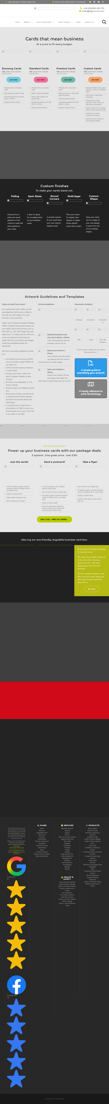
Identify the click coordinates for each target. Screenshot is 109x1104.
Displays (67, 843)
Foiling (67, 850)
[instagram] (103, 2)
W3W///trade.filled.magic (16, 848)
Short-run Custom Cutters (67, 837)
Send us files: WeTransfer (64, 2)
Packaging (92, 867)
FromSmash (81, 2)
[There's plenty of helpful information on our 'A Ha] (17, 758)
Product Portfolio (42, 852)
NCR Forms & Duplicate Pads (92, 864)
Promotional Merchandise (92, 871)
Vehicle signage (67, 901)
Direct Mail (67, 841)
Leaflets (92, 858)
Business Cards (92, 830)
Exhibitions (67, 845)
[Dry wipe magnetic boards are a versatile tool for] (67, 771)
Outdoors (67, 860)
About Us (42, 830)
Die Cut (67, 835)
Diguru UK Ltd (51, 1099)
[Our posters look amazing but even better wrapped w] (92, 763)
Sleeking (67, 867)
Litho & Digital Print (67, 856)
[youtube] (99, 2)
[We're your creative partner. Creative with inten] (42, 753)
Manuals (92, 862)
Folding (67, 852)
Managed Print (67, 858)
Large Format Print (67, 854)
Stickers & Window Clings (92, 881)
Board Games (92, 828)
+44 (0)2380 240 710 (93, 8)
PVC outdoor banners (67, 895)
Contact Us (89, 22)
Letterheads (93, 860)
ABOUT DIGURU (64, 22)
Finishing (67, 847)
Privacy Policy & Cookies (42, 854)
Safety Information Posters (67, 886)
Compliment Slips (92, 837)
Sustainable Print (41, 833)
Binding (67, 830)
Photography (67, 864)
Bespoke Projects (67, 828)
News (79, 22)
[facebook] (90, 2)
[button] (16, 913)
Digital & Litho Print (67, 839)
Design (67, 833)
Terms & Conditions (41, 856)
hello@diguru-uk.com (93, 11)
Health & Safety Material (67, 882)
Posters (92, 873)
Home (17, 22)
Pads (92, 869)
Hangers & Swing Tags (92, 856)
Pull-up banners (67, 893)
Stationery (92, 879)
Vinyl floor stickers (67, 897)
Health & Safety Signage (67, 884)
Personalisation (67, 862)
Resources (41, 835)
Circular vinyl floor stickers (67, 899)
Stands (67, 869)
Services (27, 22)
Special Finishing (92, 877)
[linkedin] (94, 2)
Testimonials (42, 839)
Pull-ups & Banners (92, 875)
